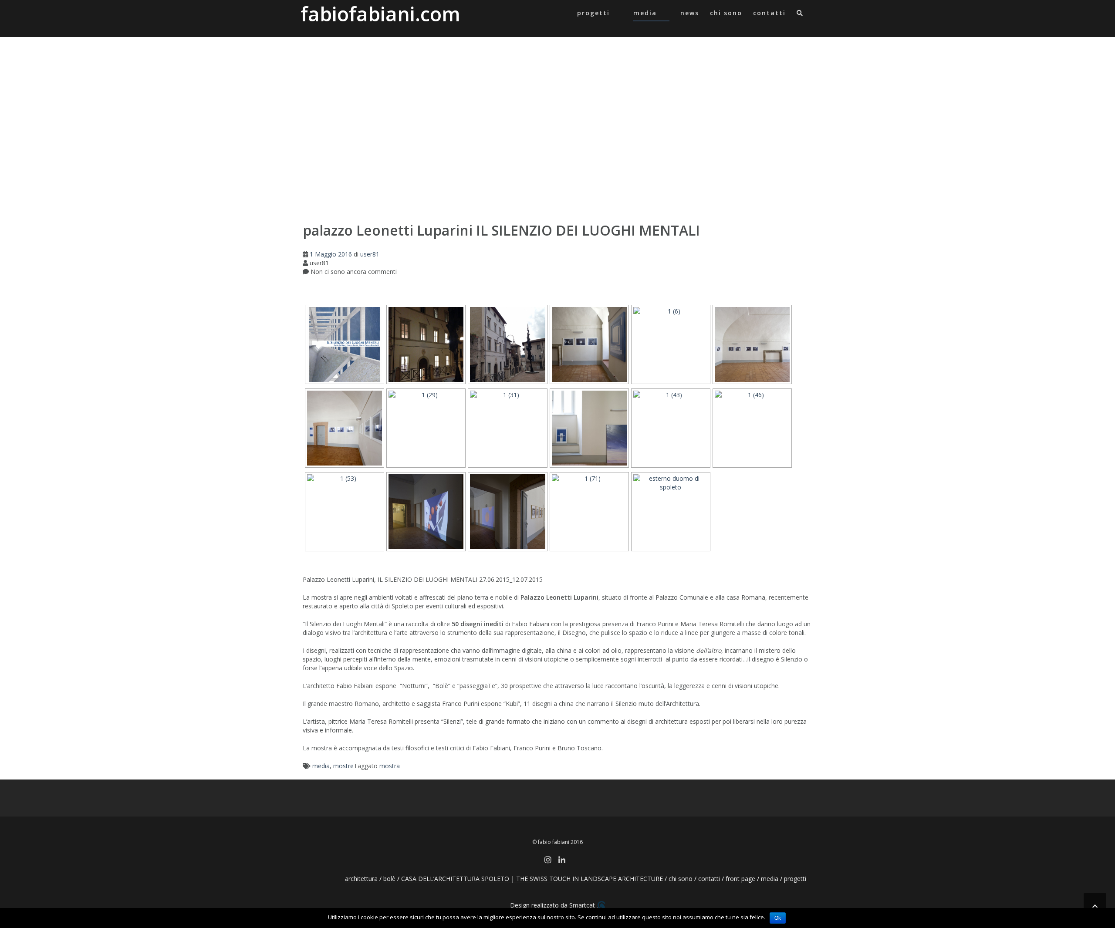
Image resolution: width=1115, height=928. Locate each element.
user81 (369, 254)
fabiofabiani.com (380, 13)
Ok (777, 918)
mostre (343, 766)
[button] (800, 14)
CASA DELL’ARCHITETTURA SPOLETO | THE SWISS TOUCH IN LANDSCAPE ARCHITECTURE (532, 878)
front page (740, 878)
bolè (389, 878)
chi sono (726, 13)
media (645, 13)
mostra (389, 766)
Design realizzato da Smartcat (553, 905)
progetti (593, 13)
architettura (361, 878)
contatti (769, 13)
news (689, 13)
